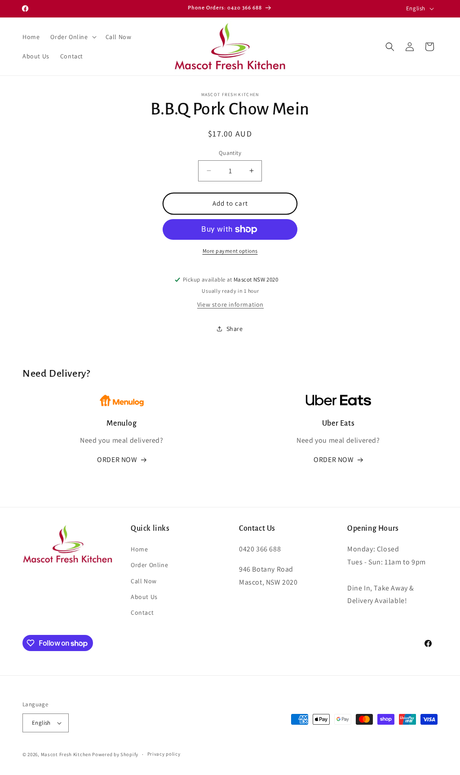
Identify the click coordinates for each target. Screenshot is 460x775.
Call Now (144, 581)
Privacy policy (164, 754)
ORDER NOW (117, 459)
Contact (142, 612)
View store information (230, 304)
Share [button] (234, 329)
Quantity (230, 153)
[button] (72, 36)
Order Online (149, 565)
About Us (144, 597)
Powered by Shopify (115, 754)
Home (139, 549)
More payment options (230, 250)
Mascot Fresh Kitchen (66, 754)
